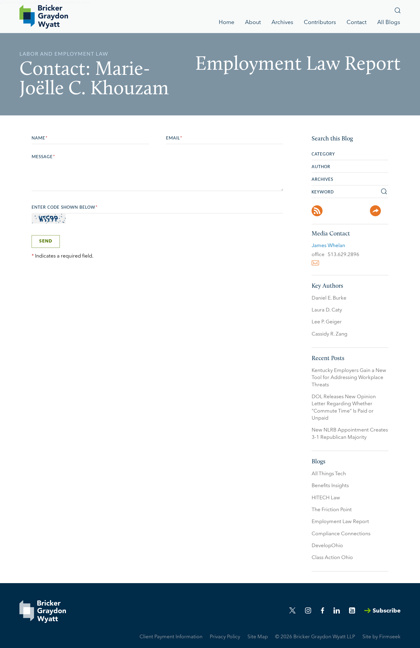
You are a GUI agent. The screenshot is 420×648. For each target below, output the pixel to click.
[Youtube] (352, 610)
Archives (282, 23)
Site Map (257, 636)
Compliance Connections (341, 533)
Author (321, 166)
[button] (375, 210)
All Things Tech (329, 473)
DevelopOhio (327, 545)
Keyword (323, 192)
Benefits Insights (330, 485)
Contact (357, 23)
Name (40, 138)
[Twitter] (346, 210)
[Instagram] (308, 610)
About (253, 23)
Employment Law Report (340, 521)
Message (43, 157)
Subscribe (387, 611)
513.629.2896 (343, 254)
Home (226, 23)
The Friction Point (332, 509)
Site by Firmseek (381, 636)
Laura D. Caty (327, 310)
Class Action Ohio (332, 557)
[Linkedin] (336, 610)
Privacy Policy (225, 636)
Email (174, 138)
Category (323, 154)
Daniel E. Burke (329, 298)
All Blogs (388, 23)
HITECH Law (326, 498)
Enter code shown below (65, 207)
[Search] (398, 10)
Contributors (320, 23)
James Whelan (328, 245)
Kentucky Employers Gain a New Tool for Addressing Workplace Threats (349, 378)
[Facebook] (331, 210)
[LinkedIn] (360, 210)
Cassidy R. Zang (329, 334)
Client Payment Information (171, 636)
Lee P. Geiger (327, 322)
